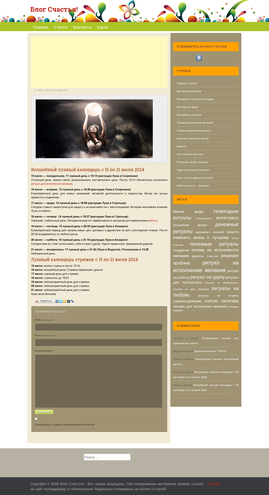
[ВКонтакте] (57, 300)
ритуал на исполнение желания (206, 265)
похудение (181, 250)
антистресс (227, 218)
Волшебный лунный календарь (195, 99)
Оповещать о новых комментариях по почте (65, 425)
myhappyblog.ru (57, 488)
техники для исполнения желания (199, 306)
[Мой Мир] (69, 300)
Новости (182, 146)
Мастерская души (187, 107)
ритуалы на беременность (222, 282)
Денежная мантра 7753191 (210, 351)
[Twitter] (61, 300)
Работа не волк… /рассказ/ (193, 185)
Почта (45, 335)
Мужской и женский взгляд (192, 138)
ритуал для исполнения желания (51, 183)
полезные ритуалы (214, 243)
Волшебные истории (189, 114)
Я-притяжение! (204, 218)
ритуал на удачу (207, 276)
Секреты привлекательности (194, 130)
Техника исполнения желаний (195, 122)
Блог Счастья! (54, 9)
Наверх (215, 483)
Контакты (82, 27)
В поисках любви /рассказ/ (192, 162)
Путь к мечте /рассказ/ (190, 154)
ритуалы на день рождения (191, 289)
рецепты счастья (205, 256)
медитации (178, 244)
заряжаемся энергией (209, 232)
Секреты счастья (187, 83)
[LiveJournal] (72, 300)
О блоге (61, 27)
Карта (102, 27)
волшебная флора (190, 225)
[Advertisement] (99, 62)
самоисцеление (187, 301)
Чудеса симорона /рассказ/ (193, 170)
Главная (40, 27)
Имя (44, 319)
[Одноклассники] (65, 300)
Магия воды (188, 211)
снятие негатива (222, 301)
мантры (235, 238)
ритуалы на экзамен (218, 295)
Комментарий (44, 350)
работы (153, 220)
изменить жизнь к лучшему (201, 237)
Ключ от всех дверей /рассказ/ (195, 177)
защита (232, 231)
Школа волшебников (189, 91)
